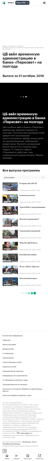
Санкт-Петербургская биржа (20, 442)
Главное (20, 46)
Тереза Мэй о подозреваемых (32, 207)
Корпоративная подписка (13, 371)
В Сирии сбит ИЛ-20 (28, 183)
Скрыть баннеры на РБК (12, 362)
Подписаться (28, 458)
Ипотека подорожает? (29, 219)
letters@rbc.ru (26, 433)
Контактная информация (12, 335)
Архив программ (9, 344)
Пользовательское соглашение (15, 384)
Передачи (12, 46)
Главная (7, 458)
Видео (11, 3)
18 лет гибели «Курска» (29, 267)
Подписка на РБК (9, 366)
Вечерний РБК (8, 348)
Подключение (8, 357)
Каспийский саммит (28, 255)
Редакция (6, 340)
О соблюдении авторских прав (15, 379)
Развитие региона (27, 195)
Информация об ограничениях (15, 375)
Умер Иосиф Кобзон (28, 243)
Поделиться (39, 458)
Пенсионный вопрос (28, 278)
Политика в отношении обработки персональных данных (22, 389)
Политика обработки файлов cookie (17, 395)
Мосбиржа (26, 441)
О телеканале (8, 353)
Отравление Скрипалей (29, 231)
